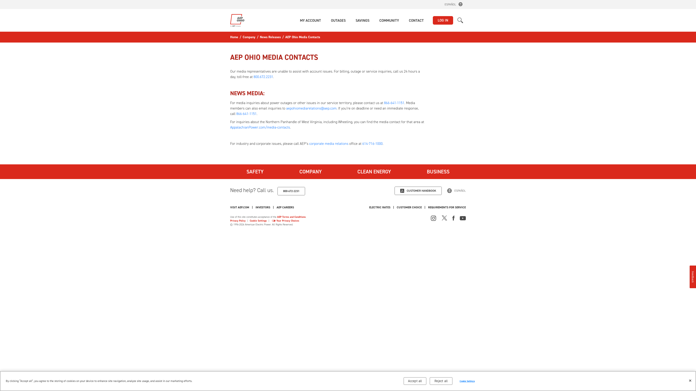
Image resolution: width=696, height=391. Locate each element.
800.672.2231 (263, 76)
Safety (255, 171)
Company (310, 171)
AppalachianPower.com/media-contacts (260, 127)
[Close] (690, 381)
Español (450, 4)
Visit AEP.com (239, 207)
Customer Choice (409, 207)
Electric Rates (379, 207)
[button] (310, 20)
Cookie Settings (258, 220)
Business (438, 171)
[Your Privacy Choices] (273, 221)
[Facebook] (453, 217)
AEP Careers (285, 207)
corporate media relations (328, 143)
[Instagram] (433, 218)
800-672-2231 (291, 191)
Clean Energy (374, 171)
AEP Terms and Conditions (291, 217)
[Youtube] (463, 217)
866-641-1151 (394, 102)
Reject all (441, 381)
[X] (444, 217)
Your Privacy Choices (287, 220)
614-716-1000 (372, 143)
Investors (263, 207)
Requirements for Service (447, 207)
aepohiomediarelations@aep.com (311, 108)
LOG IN (443, 20)
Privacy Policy (238, 220)
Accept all (415, 381)
